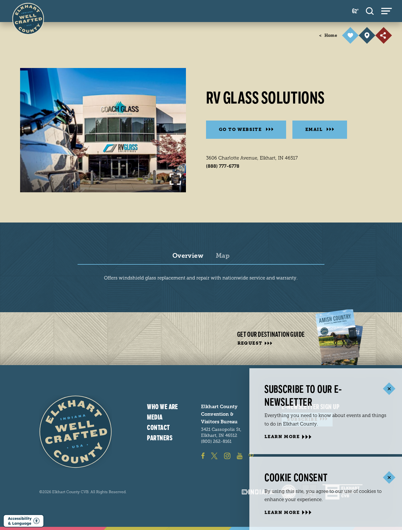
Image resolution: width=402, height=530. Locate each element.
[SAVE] (350, 35)
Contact (158, 427)
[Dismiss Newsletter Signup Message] (389, 389)
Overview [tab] (187, 256)
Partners (159, 437)
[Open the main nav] (386, 11)
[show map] (367, 35)
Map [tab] (223, 256)
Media (154, 417)
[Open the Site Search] (370, 11)
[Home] (75, 431)
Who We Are (162, 407)
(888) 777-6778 (222, 166)
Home (328, 35)
